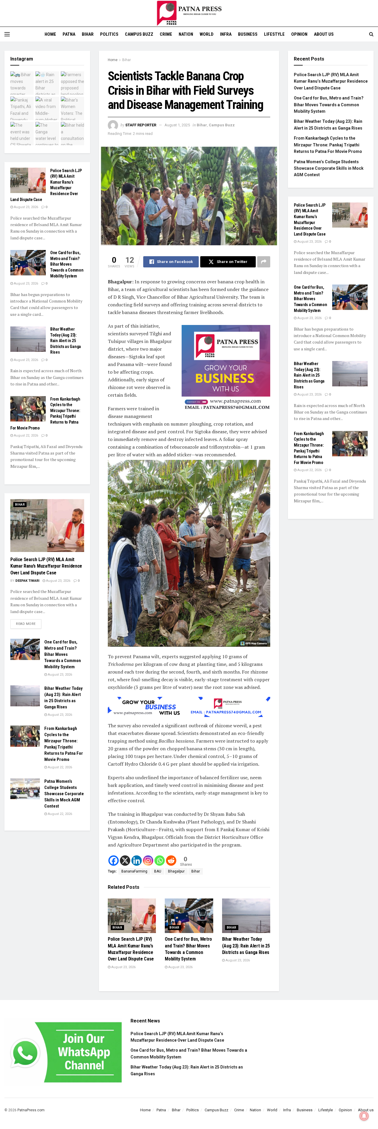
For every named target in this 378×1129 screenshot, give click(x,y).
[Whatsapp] (159, 860)
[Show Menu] (7, 34)
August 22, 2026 (25, 435)
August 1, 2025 (177, 125)
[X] (125, 860)
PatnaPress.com (31, 1110)
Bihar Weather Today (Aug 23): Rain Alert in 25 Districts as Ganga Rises (246, 945)
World (207, 34)
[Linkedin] (136, 860)
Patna (69, 34)
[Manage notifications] (364, 1116)
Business (248, 34)
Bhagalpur (176, 871)
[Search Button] (371, 34)
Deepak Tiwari (27, 581)
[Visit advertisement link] (226, 369)
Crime (166, 34)
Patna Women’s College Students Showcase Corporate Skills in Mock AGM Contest (64, 794)
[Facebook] (113, 860)
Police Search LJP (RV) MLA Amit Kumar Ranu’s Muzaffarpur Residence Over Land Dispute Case (46, 566)
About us (324, 34)
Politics (109, 34)
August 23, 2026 (123, 967)
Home (50, 34)
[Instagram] (148, 860)
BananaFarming (134, 871)
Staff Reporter (140, 125)
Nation (186, 34)
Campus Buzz (139, 34)
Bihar (88, 34)
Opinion (299, 34)
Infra (226, 34)
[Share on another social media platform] (263, 261)
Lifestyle (274, 34)
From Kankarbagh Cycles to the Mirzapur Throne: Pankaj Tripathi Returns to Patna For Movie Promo (328, 145)
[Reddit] (171, 860)
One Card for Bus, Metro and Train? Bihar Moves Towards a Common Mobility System (67, 264)
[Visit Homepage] (189, 13)
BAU (157, 871)
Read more (28, 622)
